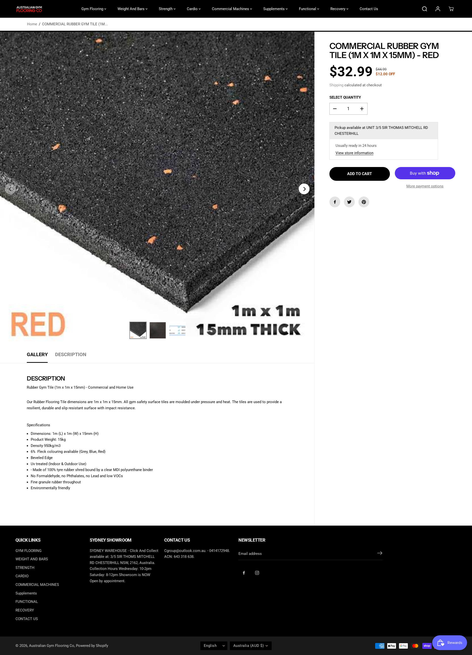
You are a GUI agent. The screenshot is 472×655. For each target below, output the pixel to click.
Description (70, 354)
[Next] (304, 188)
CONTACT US (26, 619)
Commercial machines (231, 9)
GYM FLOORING (28, 550)
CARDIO (22, 576)
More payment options (424, 186)
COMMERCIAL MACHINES (37, 584)
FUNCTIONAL (26, 601)
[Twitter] (349, 202)
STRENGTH (24, 567)
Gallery (37, 354)
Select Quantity (345, 97)
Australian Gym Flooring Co (51, 645)
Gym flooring (92, 9)
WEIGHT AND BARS (31, 559)
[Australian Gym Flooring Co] (29, 9)
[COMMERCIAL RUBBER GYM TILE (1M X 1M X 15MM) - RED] (157, 189)
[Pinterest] (363, 202)
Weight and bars (132, 9)
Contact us (369, 9)
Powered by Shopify (92, 645)
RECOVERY (24, 610)
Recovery (338, 9)
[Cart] (451, 8)
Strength (166, 9)
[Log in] (437, 8)
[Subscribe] (379, 554)
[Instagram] (257, 572)
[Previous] (10, 188)
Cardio (193, 9)
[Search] (424, 8)
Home (32, 24)
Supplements (274, 9)
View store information (354, 153)
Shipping (336, 85)
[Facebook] (334, 202)
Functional (308, 9)
